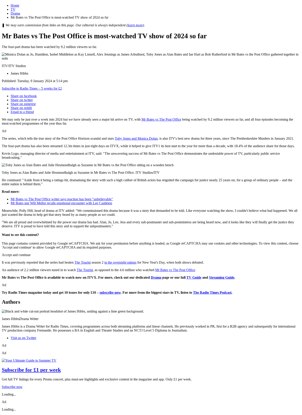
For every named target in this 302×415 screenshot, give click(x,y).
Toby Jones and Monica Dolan (136, 138)
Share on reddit (21, 108)
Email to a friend (22, 112)
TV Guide (193, 277)
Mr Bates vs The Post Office (161, 119)
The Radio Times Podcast (212, 292)
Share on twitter (22, 100)
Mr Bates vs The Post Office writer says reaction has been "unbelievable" (62, 199)
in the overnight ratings (120, 262)
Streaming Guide (221, 277)
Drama (15, 13)
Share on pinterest (23, 104)
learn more (135, 25)
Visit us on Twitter (23, 338)
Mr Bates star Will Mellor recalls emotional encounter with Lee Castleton (61, 203)
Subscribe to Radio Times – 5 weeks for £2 (32, 88)
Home (15, 5)
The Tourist (83, 262)
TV (13, 9)
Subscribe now (12, 387)
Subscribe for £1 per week (31, 370)
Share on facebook (24, 96)
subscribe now (110, 292)
